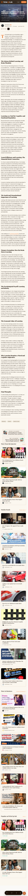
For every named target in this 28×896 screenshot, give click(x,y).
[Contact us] (24, 893)
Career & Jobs (16, 421)
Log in (18, 2)
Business (5, 5)
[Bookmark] (16, 892)
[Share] (20, 892)
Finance (9, 421)
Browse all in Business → (21, 691)
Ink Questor (7, 24)
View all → (24, 444)
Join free (24, 2)
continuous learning (14, 233)
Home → (24, 816)
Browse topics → (22, 510)
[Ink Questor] (2, 25)
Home (2, 5)
